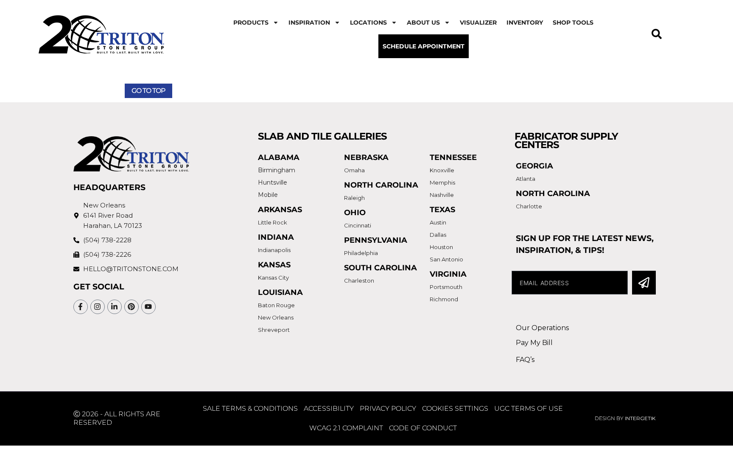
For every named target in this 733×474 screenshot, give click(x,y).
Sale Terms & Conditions (250, 408)
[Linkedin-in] (114, 307)
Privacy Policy (388, 408)
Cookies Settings (455, 408)
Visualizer (478, 22)
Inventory (524, 22)
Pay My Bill (534, 343)
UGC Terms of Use (528, 408)
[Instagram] (97, 307)
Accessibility (329, 408)
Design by (625, 418)
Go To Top (148, 91)
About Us (423, 22)
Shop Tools (573, 22)
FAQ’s (525, 360)
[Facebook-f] (80, 307)
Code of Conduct (423, 428)
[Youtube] (148, 307)
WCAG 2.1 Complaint (346, 428)
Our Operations (542, 328)
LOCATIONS (368, 22)
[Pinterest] (131, 307)
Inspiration (309, 22)
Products (251, 22)
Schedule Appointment (423, 46)
